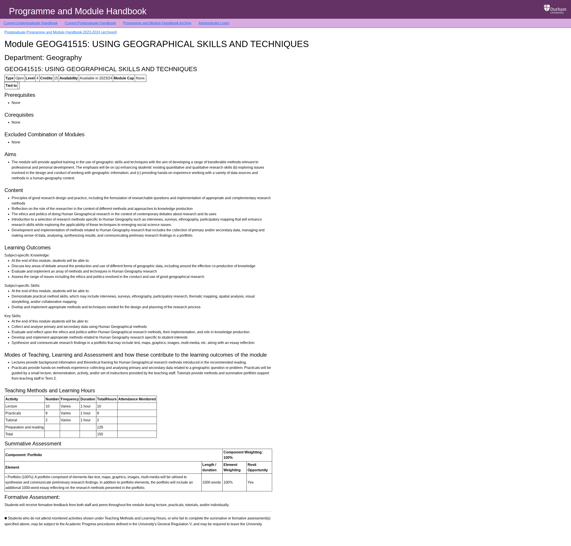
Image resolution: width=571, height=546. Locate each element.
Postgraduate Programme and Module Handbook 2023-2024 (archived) (60, 32)
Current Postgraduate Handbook (90, 23)
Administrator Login (214, 23)
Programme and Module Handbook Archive (157, 23)
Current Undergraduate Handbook (31, 23)
